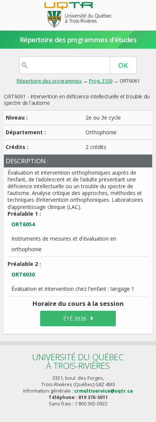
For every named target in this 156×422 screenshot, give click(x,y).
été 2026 (74, 318)
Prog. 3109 (100, 80)
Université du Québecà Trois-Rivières (78, 361)
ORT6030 (23, 274)
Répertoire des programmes (49, 80)
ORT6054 (23, 224)
